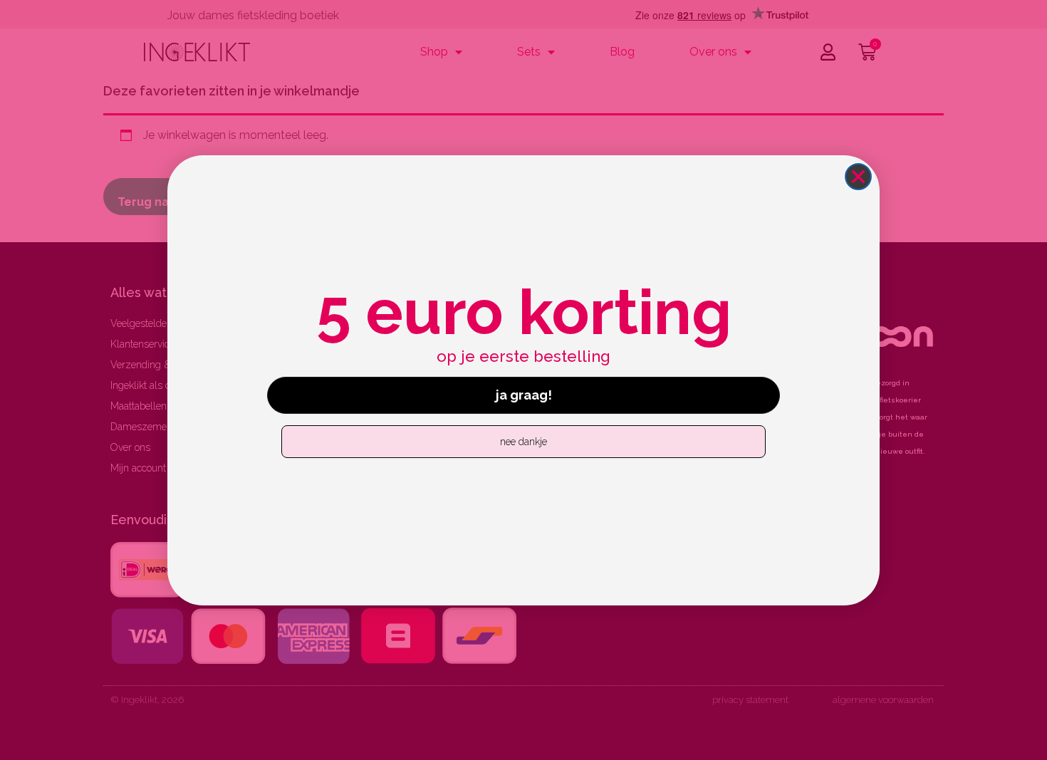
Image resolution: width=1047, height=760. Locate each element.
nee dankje (523, 441)
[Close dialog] (858, 176)
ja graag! (524, 394)
